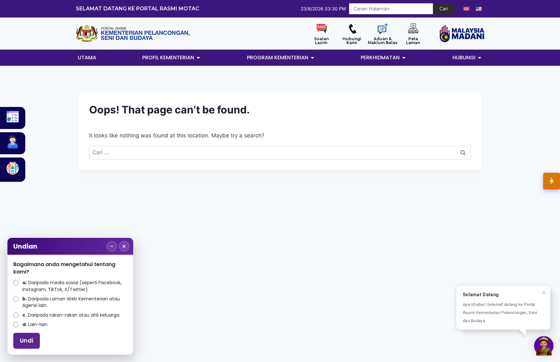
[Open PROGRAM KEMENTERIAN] (312, 58)
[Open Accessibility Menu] (551, 181)
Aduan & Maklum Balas (382, 40)
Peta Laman (413, 40)
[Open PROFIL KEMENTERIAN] (198, 58)
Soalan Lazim (321, 40)
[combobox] (391, 8)
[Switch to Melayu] (478, 8)
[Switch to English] (466, 8)
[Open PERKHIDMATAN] (403, 58)
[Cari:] (280, 152)
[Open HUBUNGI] (479, 58)
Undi (26, 340)
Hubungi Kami (352, 40)
